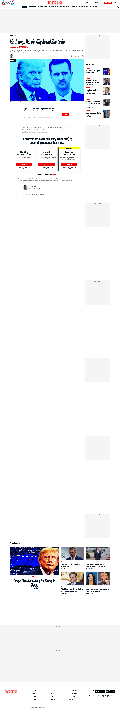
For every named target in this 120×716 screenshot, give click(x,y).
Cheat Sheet (32, 7)
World (52, 696)
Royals (57, 7)
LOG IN (115, 2)
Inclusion (76, 705)
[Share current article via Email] (78, 56)
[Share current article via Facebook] (71, 56)
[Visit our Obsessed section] (13, 2)
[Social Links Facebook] (95, 696)
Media (45, 7)
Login (54, 174)
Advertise (48, 705)
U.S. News (88, 7)
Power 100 (74, 7)
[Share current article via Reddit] (82, 56)
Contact (37, 705)
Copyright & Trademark (96, 705)
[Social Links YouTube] (105, 696)
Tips (41, 705)
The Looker (40, 7)
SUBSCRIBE (108, 2)
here (43, 194)
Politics (62, 7)
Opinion (68, 7)
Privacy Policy (48, 117)
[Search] (118, 7)
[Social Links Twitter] (99, 696)
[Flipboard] (112, 696)
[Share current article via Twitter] (75, 56)
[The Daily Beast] (55, 2)
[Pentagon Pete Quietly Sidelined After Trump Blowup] (106, 84)
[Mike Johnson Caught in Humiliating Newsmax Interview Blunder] (106, 94)
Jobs (44, 705)
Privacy (57, 705)
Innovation (82, 7)
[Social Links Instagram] (102, 696)
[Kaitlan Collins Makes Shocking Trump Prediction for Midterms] (106, 117)
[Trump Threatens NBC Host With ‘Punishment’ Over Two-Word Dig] (106, 105)
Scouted (94, 7)
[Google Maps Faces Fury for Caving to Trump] (106, 75)
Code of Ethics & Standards (66, 705)
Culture (53, 699)
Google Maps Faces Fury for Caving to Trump (34, 583)
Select (24, 165)
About (33, 705)
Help (53, 705)
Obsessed (51, 7)
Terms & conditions (84, 705)
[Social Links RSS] (108, 696)
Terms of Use (41, 117)
